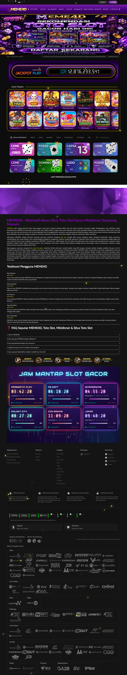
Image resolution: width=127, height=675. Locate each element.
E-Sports (113, 9)
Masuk (103, 2)
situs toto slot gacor (36, 248)
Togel (68, 9)
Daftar (112, 2)
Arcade (97, 9)
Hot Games (34, 9)
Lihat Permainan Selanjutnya (63, 177)
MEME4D (10, 228)
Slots (42, 9)
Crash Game (88, 9)
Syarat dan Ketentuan (13, 463)
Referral (38, 460)
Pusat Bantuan (11, 460)
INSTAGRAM (112, 461)
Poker (105, 9)
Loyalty (38, 457)
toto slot (63, 237)
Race (60, 9)
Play (37, 73)
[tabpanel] (63, 34)
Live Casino (51, 9)
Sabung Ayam (61, 483)
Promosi (38, 454)
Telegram (111, 454)
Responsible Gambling (13, 457)
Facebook (111, 457)
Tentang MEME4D (12, 454)
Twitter (110, 464)
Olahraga (77, 9)
